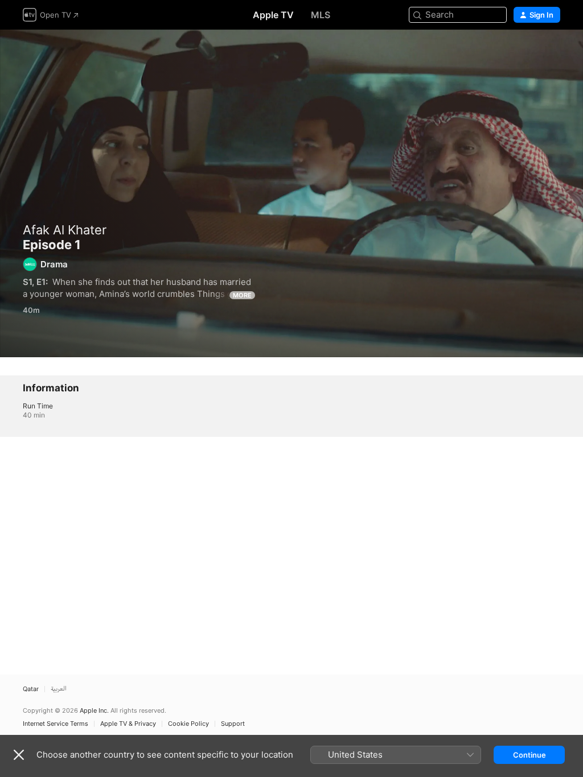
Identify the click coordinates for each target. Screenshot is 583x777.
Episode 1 (291, 193)
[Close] (19, 755)
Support (233, 724)
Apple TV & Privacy (128, 724)
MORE (242, 295)
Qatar (31, 689)
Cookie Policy (188, 724)
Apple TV (273, 14)
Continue (529, 754)
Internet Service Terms (55, 724)
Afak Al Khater (64, 229)
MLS (320, 14)
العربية (59, 689)
